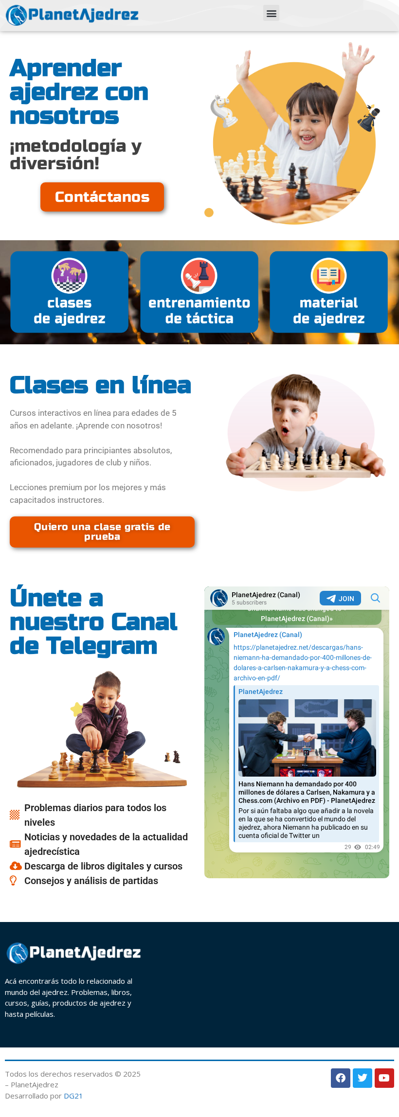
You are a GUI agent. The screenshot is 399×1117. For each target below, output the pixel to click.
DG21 (73, 1095)
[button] (271, 13)
